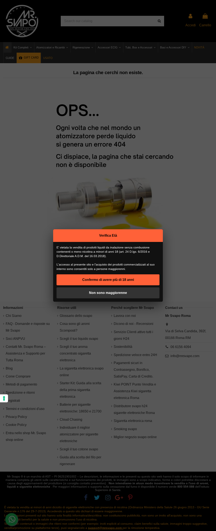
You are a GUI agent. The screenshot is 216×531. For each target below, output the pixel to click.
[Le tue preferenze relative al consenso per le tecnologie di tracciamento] (4, 398)
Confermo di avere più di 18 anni (108, 280)
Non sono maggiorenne (108, 293)
